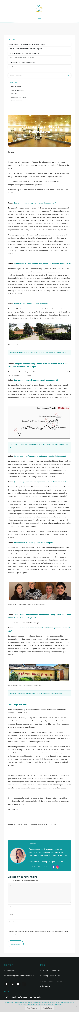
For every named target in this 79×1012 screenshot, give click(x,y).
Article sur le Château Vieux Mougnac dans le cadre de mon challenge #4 (36, 693)
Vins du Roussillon (17, 90)
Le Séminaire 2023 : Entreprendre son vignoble (39, 53)
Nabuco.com (46, 162)
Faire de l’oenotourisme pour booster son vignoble (39, 49)
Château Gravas (33, 732)
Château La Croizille (35, 750)
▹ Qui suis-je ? (46, 986)
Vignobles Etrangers (18, 97)
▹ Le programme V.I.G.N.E (50, 970)
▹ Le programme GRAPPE (50, 975)
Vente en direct (17, 101)
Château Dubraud (38, 724)
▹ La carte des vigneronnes (51, 981)
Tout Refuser (47, 1008)
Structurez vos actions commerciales (39, 67)
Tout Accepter (32, 1008)
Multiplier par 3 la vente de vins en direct (39, 62)
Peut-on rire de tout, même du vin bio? (39, 58)
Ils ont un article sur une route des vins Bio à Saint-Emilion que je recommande (39, 444)
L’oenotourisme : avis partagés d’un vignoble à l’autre (39, 44)
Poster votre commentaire (15, 944)
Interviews (28, 136)
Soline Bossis (47, 136)
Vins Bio (14, 94)
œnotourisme (36, 136)
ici (10, 447)
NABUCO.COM (29, 775)
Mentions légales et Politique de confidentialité (23, 997)
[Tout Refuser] (77, 1006)
